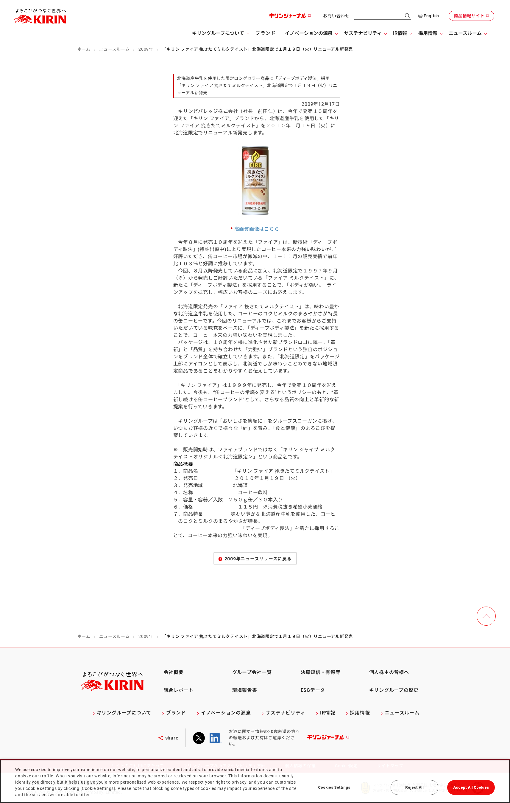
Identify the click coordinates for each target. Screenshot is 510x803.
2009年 (145, 49)
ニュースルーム (114, 49)
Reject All (414, 787)
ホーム (84, 49)
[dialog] (255, 781)
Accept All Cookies (471, 787)
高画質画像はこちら (256, 229)
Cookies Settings (334, 787)
